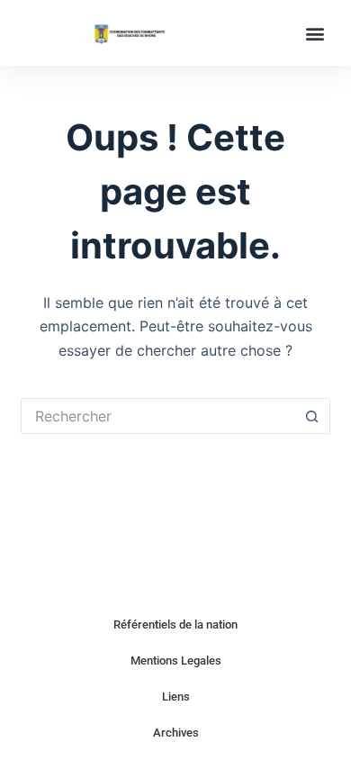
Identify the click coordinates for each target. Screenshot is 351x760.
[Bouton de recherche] (312, 416)
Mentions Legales (175, 660)
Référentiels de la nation (175, 624)
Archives (176, 732)
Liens (176, 696)
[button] (315, 33)
